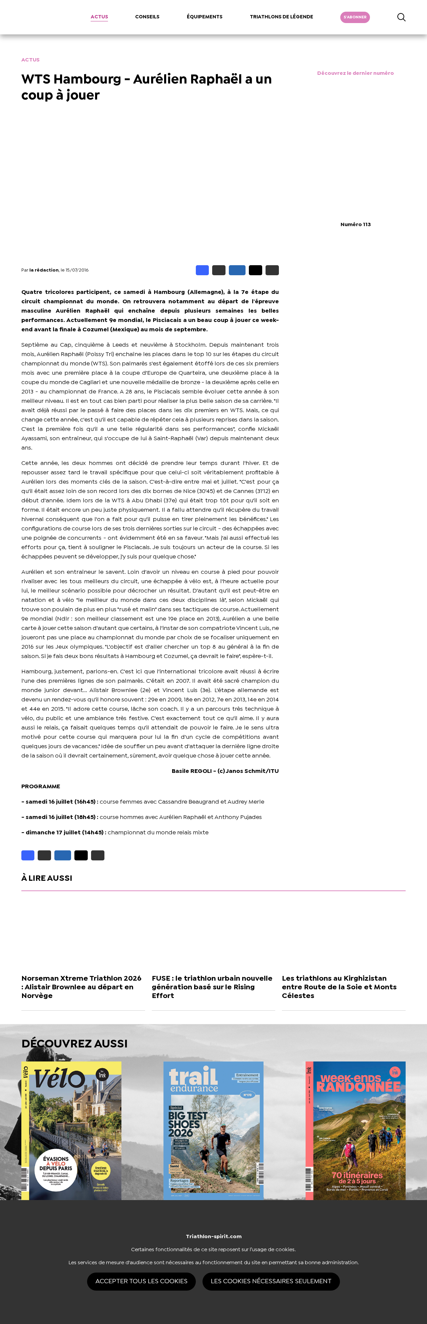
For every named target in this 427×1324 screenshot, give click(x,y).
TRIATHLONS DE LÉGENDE (281, 17)
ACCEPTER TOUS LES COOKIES (141, 1281)
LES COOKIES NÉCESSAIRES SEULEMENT (271, 1281)
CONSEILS (147, 17)
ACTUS (99, 17)
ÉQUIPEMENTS (205, 17)
